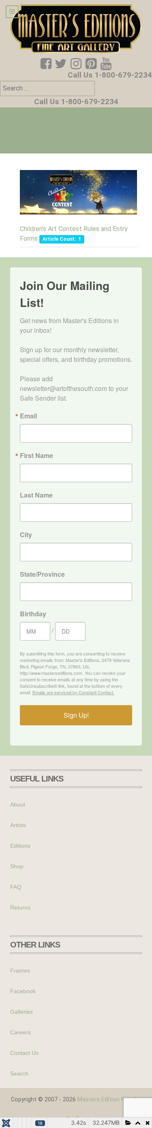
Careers (20, 1032)
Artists (18, 825)
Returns (20, 907)
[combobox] (47, 88)
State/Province (42, 574)
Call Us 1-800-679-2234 (110, 75)
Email (28, 416)
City (26, 534)
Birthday (33, 614)
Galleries (21, 1011)
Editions (20, 845)
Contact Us (24, 1053)
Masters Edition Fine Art (109, 1099)
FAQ (15, 887)
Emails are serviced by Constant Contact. (73, 692)
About (17, 804)
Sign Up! (76, 715)
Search (19, 1073)
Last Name (36, 495)
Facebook (23, 991)
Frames (20, 970)
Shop (17, 866)
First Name (36, 455)
